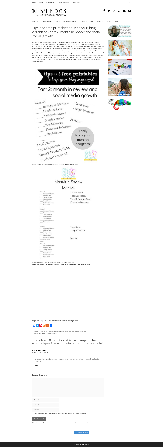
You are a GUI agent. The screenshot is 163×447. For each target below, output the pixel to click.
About (41, 2)
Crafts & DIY (35, 21)
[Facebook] (104, 11)
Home (34, 2)
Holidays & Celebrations (70, 21)
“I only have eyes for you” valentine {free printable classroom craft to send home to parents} (60, 331)
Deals (116, 21)
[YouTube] (119, 11)
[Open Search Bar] (129, 2)
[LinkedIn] (124, 11)
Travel (108, 21)
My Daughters (50, 2)
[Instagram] (114, 11)
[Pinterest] (129, 11)
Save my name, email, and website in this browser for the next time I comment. (60, 414)
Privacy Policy (76, 2)
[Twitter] (109, 11)
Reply (36, 365)
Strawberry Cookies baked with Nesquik (45, 333)
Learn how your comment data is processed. (73, 423)
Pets (91, 21)
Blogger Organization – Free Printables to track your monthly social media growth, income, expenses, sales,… (61, 264)
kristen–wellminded (39, 350)
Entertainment (47, 21)
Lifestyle (83, 21)
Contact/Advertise (63, 2)
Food (57, 21)
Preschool (98, 21)
